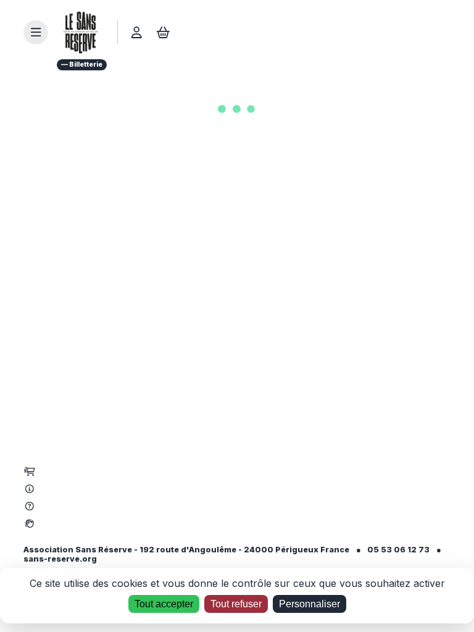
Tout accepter (164, 604)
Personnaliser (309, 604)
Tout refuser (236, 604)
